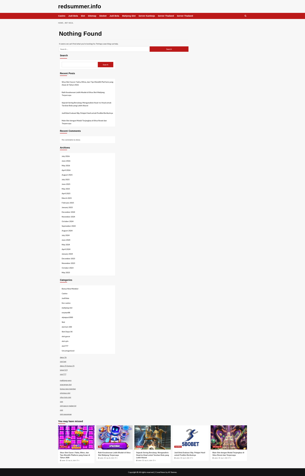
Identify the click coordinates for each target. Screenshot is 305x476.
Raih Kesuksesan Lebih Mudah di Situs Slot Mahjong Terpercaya (83, 93)
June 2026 (66, 161)
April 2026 (66, 170)
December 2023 (68, 258)
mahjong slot (67, 308)
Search (64, 55)
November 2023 (68, 263)
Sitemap (92, 16)
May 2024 (66, 244)
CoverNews (160, 472)
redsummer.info (79, 6)
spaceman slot (66, 384)
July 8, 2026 (185, 458)
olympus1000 (67, 317)
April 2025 (66, 193)
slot (61, 401)
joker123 (63, 370)
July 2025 (66, 179)
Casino (61, 16)
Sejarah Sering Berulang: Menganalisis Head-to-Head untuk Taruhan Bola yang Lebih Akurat (86, 104)
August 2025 (67, 175)
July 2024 (66, 235)
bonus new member (68, 389)
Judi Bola (73, 16)
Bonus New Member (70, 289)
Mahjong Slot (129, 16)
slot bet (63, 361)
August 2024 (67, 231)
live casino (66, 303)
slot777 (65, 346)
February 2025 (68, 203)
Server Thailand (166, 16)
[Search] (245, 16)
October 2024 (68, 221)
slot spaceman (66, 414)
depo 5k (63, 357)
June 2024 (66, 240)
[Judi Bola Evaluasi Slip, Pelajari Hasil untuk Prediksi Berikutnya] (191, 437)
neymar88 (66, 312)
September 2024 (69, 226)
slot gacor (66, 336)
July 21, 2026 (148, 460)
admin (63, 460)
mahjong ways (65, 380)
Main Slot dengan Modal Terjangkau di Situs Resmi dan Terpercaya (84, 121)
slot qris (65, 341)
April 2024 (66, 249)
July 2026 (66, 156)
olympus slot (65, 393)
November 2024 (68, 217)
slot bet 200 (67, 327)
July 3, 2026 (224, 458)
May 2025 (66, 189)
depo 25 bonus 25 (67, 366)
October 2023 (68, 268)
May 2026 (66, 165)
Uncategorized (68, 351)
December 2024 (68, 212)
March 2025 (67, 198)
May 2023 (66, 272)
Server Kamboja (147, 16)
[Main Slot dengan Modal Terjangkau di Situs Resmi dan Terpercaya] (229, 437)
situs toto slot (65, 397)
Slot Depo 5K (67, 332)
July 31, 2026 (72, 460)
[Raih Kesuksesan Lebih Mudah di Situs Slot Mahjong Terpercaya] (114, 437)
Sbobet (103, 16)
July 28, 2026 (110, 458)
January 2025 (67, 207)
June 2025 (66, 184)
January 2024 (67, 254)
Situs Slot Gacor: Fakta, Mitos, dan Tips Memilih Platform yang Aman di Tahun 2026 (87, 83)
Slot (83, 16)
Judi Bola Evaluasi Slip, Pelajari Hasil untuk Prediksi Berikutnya (87, 113)
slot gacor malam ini (68, 406)
